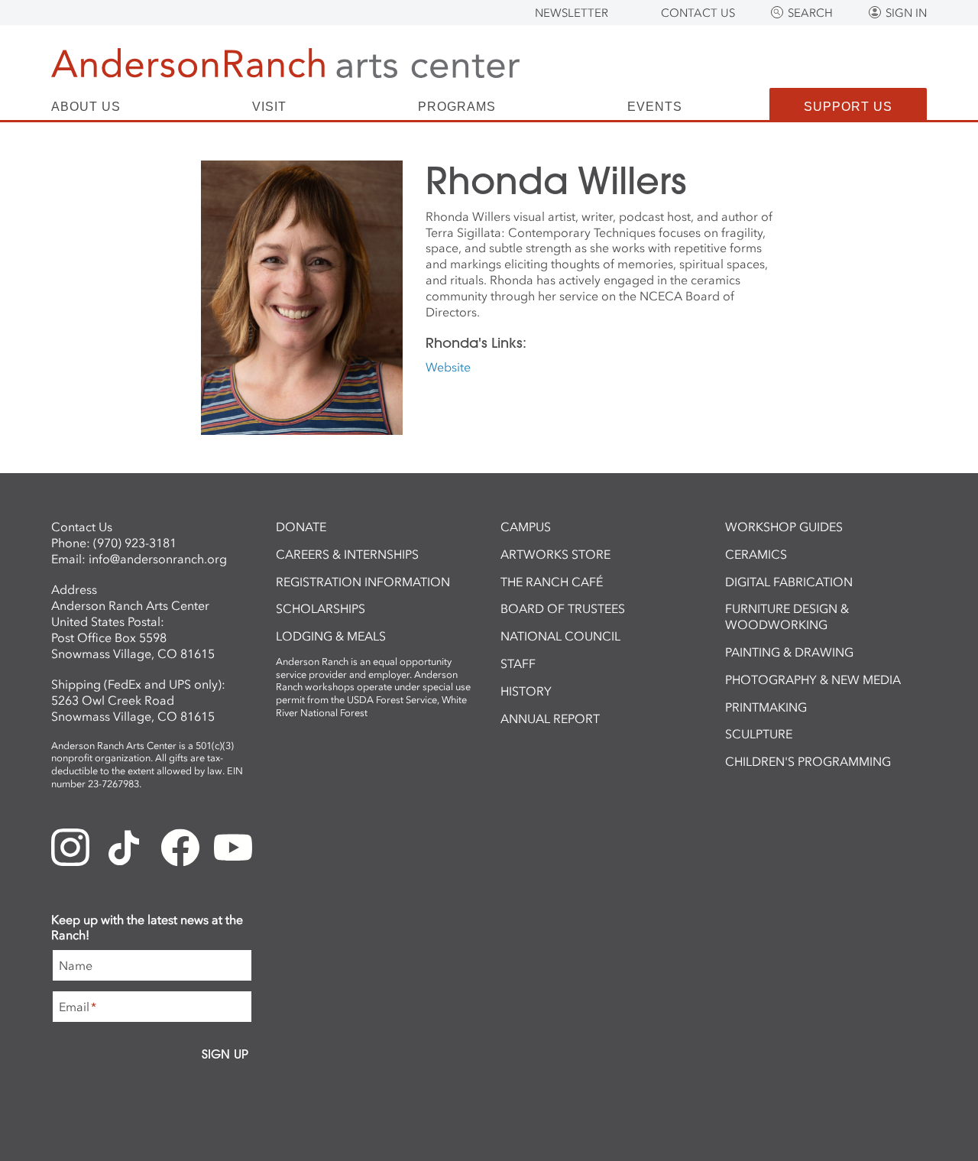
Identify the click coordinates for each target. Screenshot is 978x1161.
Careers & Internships (347, 554)
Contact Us (698, 13)
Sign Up (225, 1054)
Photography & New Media (813, 679)
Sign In (906, 13)
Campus (525, 526)
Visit (269, 107)
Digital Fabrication (789, 581)
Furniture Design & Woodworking (787, 616)
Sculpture (758, 733)
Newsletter (571, 13)
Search (810, 13)
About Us (86, 107)
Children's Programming (808, 761)
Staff (518, 663)
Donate (301, 526)
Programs (457, 107)
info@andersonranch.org (158, 558)
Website (448, 367)
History (526, 691)
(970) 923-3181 (134, 542)
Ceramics (756, 554)
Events (654, 107)
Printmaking (766, 707)
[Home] (285, 63)
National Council (560, 636)
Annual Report (550, 718)
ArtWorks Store (555, 554)
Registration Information (363, 581)
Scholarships (320, 608)
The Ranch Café (551, 581)
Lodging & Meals (331, 636)
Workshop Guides (784, 526)
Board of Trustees (562, 608)
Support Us (848, 106)
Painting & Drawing (789, 652)
